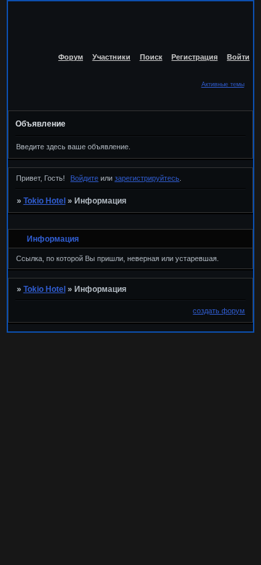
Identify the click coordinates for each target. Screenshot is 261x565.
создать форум (219, 311)
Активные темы (222, 84)
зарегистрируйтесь (146, 178)
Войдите (84, 178)
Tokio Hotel (44, 201)
